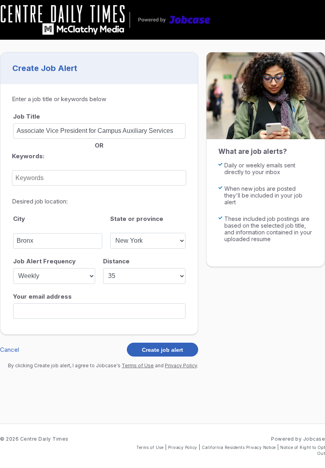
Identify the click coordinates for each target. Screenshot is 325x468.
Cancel (9, 349)
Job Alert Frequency (44, 261)
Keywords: (28, 156)
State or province (136, 218)
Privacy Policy (181, 365)
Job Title (26, 116)
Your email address (42, 296)
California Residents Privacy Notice (239, 447)
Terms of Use (138, 365)
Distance (116, 261)
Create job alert (162, 350)
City (19, 218)
